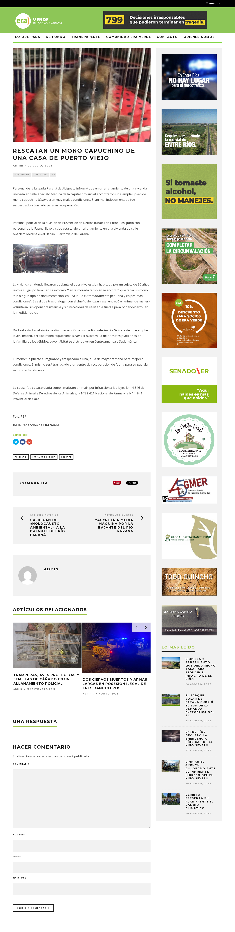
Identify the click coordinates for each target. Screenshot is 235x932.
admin (18, 165)
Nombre (19, 834)
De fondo (56, 37)
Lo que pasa (27, 37)
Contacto (167, 37)
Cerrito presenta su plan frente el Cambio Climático (199, 801)
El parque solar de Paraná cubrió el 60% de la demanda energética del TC (199, 705)
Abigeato (21, 457)
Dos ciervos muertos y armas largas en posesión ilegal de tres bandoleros (115, 684)
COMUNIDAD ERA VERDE (128, 37)
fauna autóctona (43, 457)
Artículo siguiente (119, 515)
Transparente (85, 37)
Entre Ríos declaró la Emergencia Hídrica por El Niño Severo (199, 738)
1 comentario (40, 175)
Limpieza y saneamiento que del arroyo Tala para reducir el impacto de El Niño (200, 669)
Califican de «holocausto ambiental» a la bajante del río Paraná (47, 527)
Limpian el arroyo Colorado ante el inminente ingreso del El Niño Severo (200, 770)
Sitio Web (19, 878)
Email (17, 856)
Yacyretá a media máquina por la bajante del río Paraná (114, 525)
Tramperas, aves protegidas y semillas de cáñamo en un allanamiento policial (46, 679)
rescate (66, 457)
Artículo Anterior (44, 515)
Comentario (21, 764)
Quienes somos (199, 37)
